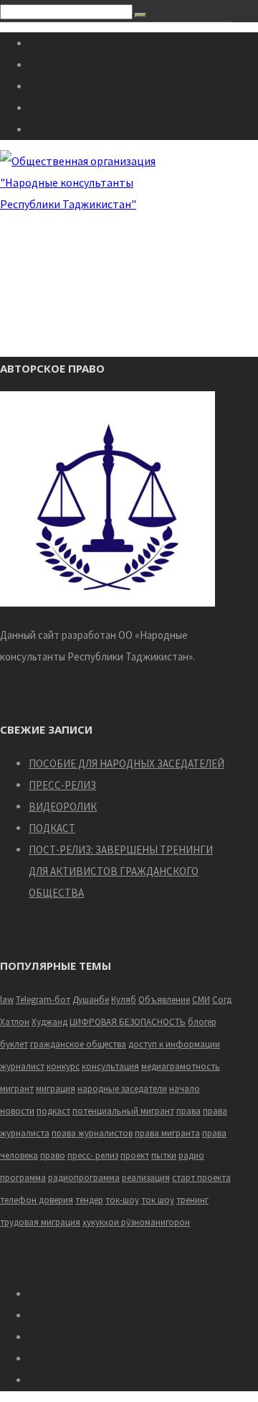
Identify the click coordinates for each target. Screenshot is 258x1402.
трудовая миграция (40, 1222)
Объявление (164, 1000)
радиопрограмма (84, 1178)
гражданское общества (78, 1044)
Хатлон (14, 1022)
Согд (221, 1000)
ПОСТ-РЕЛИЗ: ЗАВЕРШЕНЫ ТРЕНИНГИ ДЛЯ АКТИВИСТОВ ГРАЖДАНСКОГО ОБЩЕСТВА (121, 871)
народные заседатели (122, 1089)
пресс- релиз (92, 1155)
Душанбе (90, 1000)
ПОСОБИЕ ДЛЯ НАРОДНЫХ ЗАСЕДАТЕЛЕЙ (126, 763)
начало (184, 1089)
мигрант (17, 1089)
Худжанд (49, 1022)
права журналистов (92, 1133)
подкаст (53, 1111)
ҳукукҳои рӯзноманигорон (136, 1222)
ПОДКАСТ (52, 828)
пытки (163, 1155)
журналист (22, 1066)
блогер (202, 1022)
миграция (55, 1089)
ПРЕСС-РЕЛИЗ (62, 785)
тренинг (192, 1200)
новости (17, 1111)
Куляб (123, 1000)
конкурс (63, 1066)
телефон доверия (36, 1200)
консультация (110, 1066)
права (188, 1111)
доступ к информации (174, 1044)
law (7, 1000)
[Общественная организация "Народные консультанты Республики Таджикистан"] (80, 204)
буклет (14, 1044)
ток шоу (157, 1200)
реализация (146, 1178)
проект (134, 1155)
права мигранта (167, 1133)
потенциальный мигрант (123, 1111)
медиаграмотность (180, 1066)
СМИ (201, 1000)
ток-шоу (122, 1200)
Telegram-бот (43, 1000)
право (52, 1155)
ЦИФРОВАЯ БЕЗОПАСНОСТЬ (128, 1022)
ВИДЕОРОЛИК (63, 806)
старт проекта (201, 1178)
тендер (89, 1200)
